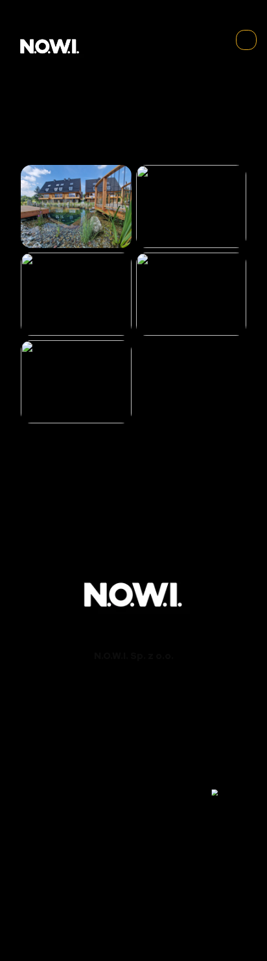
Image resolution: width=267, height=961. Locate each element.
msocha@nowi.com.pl (133, 767)
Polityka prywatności (134, 934)
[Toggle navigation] (246, 40)
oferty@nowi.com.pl (134, 804)
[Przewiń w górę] (230, 792)
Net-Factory (155, 921)
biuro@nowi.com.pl (133, 719)
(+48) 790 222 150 (133, 706)
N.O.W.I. (95, 909)
